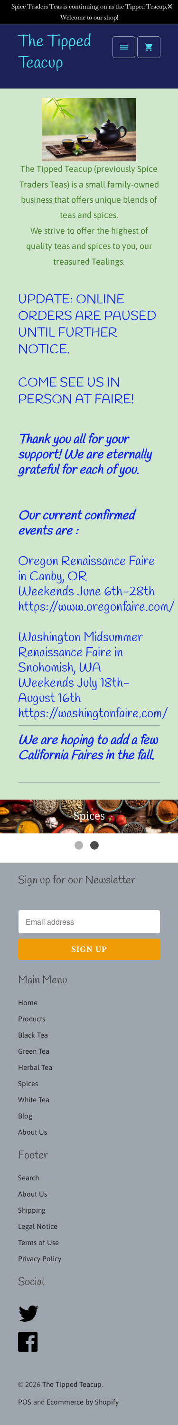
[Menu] (123, 47)
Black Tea (33, 1035)
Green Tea (33, 1051)
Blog (25, 1116)
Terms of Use (38, 1242)
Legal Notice (37, 1226)
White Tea (33, 1100)
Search (28, 1178)
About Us (32, 1132)
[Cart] (148, 47)
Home (27, 1003)
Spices (28, 1083)
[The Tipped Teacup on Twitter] (31, 1319)
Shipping (32, 1210)
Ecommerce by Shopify (83, 1402)
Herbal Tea (35, 1067)
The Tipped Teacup (54, 52)
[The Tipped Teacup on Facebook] (30, 1348)
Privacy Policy (39, 1259)
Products (31, 1019)
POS (24, 1402)
